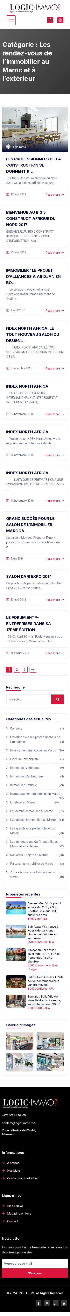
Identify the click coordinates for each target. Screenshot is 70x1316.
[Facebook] (38, 1303)
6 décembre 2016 (21, 368)
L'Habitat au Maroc (22, 802)
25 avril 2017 (18, 194)
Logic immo (19, 146)
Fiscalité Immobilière (24, 759)
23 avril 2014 (18, 599)
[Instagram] (60, 20)
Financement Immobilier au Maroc (33, 750)
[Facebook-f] (50, 20)
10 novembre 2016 (22, 455)
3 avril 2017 (17, 310)
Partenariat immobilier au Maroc (31, 863)
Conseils (16, 728)
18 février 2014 (19, 652)
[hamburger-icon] (11, 20)
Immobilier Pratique (23, 785)
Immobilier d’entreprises (27, 776)
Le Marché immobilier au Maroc (31, 811)
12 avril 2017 (18, 252)
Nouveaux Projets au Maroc (28, 855)
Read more (53, 194)
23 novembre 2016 (22, 413)
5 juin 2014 (17, 558)
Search (57, 699)
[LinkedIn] (56, 1303)
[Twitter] (64, 1303)
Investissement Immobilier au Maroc (35, 794)
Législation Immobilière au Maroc (33, 820)
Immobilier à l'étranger (25, 768)
